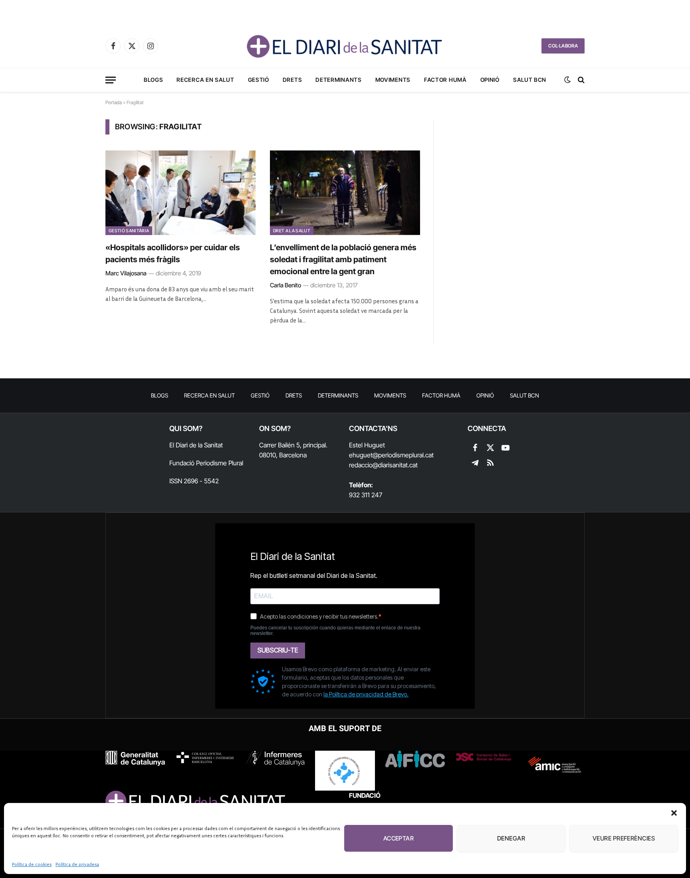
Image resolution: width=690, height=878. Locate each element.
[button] (674, 813)
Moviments (392, 79)
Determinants (338, 79)
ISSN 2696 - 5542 (194, 481)
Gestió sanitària (129, 230)
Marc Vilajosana (126, 273)
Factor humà (445, 79)
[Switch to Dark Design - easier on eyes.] (567, 79)
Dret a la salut (291, 230)
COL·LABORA (563, 46)
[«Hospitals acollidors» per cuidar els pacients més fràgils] (180, 192)
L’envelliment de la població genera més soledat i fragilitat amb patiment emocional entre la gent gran (343, 259)
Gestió (258, 79)
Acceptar (398, 838)
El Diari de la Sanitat (196, 445)
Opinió (490, 79)
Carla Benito (285, 285)
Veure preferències (624, 838)
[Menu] (110, 80)
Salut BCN (529, 79)
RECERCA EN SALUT (205, 79)
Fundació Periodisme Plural (206, 463)
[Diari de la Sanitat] (345, 46)
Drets (292, 79)
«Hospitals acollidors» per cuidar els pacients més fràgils (172, 253)
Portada (113, 102)
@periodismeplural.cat (403, 455)
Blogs (153, 79)
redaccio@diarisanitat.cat (383, 465)
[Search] (580, 80)
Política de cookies (32, 864)
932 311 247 (365, 495)
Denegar (511, 838)
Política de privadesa (77, 864)
